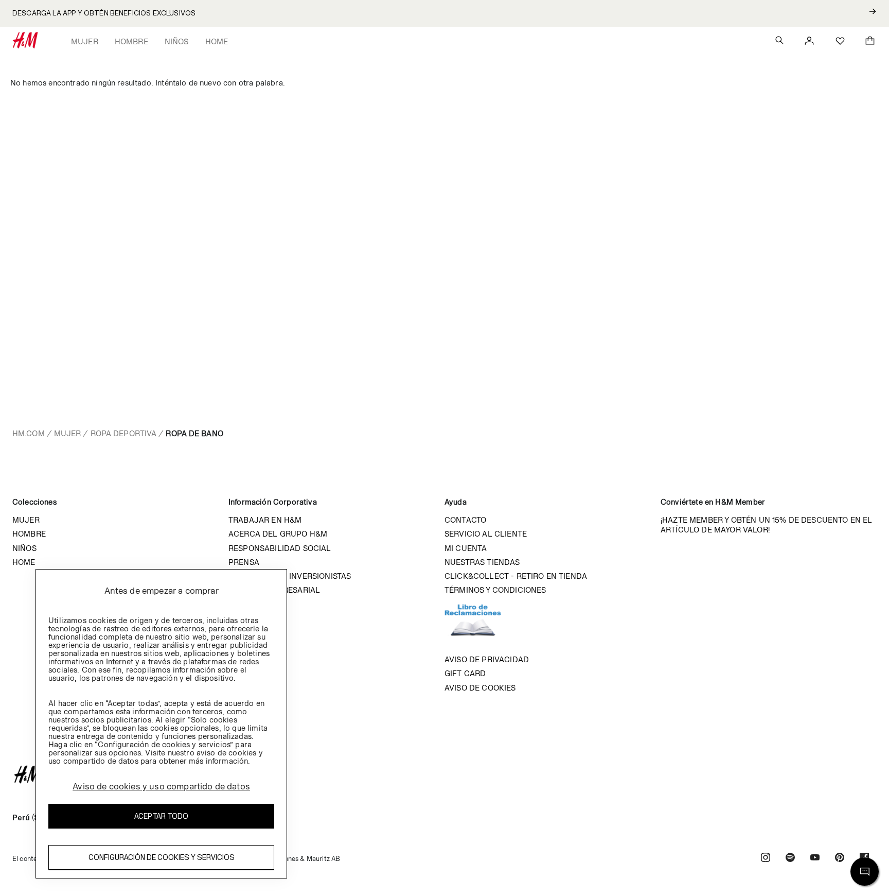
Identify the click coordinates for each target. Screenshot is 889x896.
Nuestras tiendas (482, 562)
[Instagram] (765, 858)
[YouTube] (815, 858)
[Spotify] (790, 858)
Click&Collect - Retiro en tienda (515, 576)
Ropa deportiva (124, 433)
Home (216, 41)
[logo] (444, 774)
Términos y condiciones (495, 589)
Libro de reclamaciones (483, 624)
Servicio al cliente (485, 533)
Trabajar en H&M (264, 519)
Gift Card (465, 673)
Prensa (243, 562)
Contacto (465, 519)
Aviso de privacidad (486, 659)
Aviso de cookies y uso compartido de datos (161, 786)
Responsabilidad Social (279, 548)
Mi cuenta (465, 548)
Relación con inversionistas (289, 576)
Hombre (131, 41)
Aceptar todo (161, 816)
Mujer (84, 41)
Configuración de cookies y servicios (161, 857)
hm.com (28, 433)
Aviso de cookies (480, 687)
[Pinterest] (839, 858)
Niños (177, 41)
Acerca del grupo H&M (277, 533)
